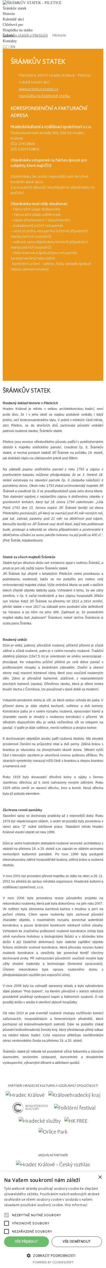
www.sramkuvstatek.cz (38, 89)
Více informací (76, 1205)
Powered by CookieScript (53, 1262)
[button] (53, 1255)
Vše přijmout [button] (26, 1241)
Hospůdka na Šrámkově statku (44, 95)
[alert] (53, 1220)
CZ (5, 47)
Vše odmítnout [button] (77, 1241)
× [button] (100, 1177)
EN (13, 46)
